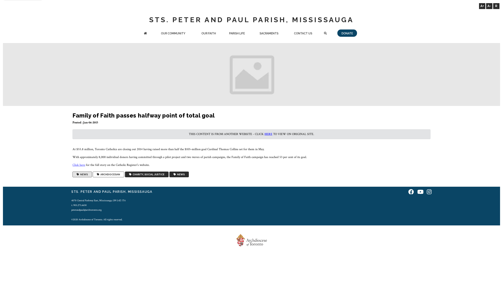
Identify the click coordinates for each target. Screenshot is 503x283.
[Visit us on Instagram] (429, 192)
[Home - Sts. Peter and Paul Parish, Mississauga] (145, 34)
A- (489, 6)
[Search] (325, 34)
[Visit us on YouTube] (420, 192)
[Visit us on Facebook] (411, 192)
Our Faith (208, 33)
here (268, 134)
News (83, 174)
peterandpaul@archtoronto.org (86, 209)
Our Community (173, 33)
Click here (79, 165)
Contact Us (303, 33)
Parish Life (237, 33)
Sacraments (269, 33)
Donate (347, 33)
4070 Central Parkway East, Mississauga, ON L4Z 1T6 (98, 200)
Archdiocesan (109, 174)
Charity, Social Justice (147, 174)
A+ (482, 6)
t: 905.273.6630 (79, 205)
